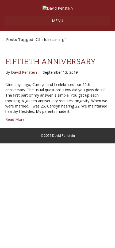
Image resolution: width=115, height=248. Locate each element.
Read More (15, 119)
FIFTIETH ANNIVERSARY (50, 61)
